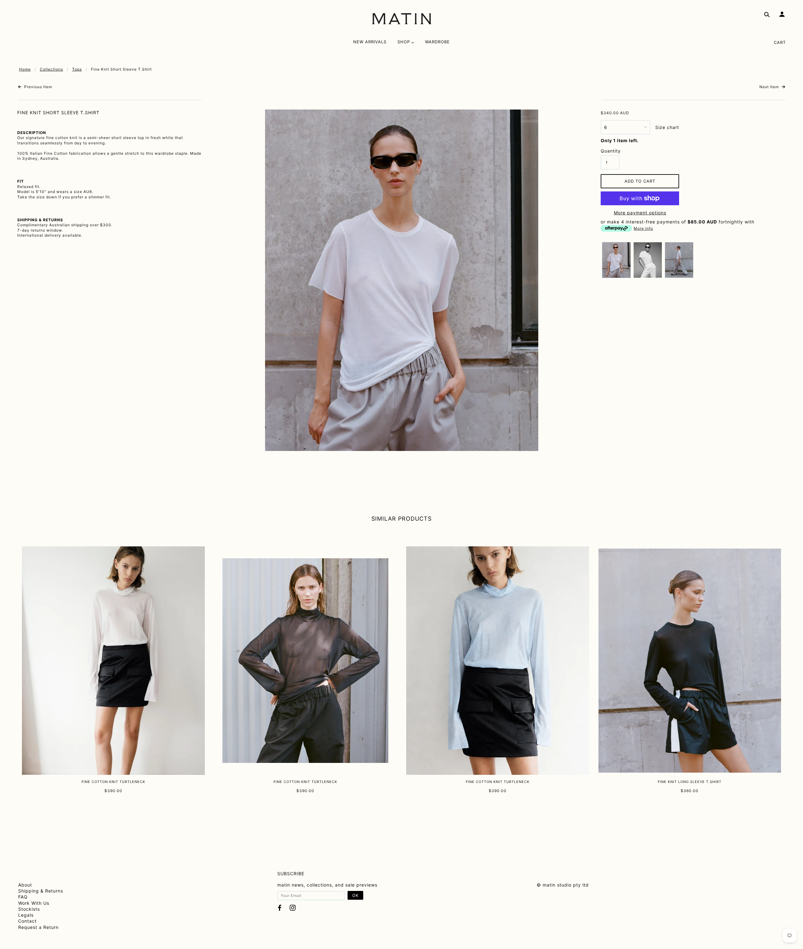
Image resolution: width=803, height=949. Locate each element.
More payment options (640, 212)
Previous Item (37, 86)
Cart (780, 42)
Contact (27, 921)
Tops (77, 69)
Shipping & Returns (40, 890)
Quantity (610, 150)
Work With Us (33, 903)
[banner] (401, 18)
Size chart (667, 127)
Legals (26, 915)
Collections (51, 69)
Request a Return (38, 927)
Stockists (29, 909)
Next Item (769, 86)
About (25, 884)
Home (25, 69)
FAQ (23, 896)
